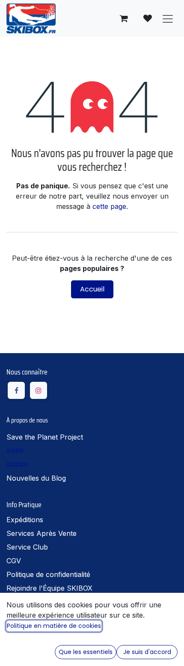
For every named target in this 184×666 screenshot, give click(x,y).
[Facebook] (16, 390)
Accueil (92, 289)
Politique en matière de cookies (54, 625)
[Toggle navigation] (168, 18)
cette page (109, 206)
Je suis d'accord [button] (147, 652)
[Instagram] (38, 390)
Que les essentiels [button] (86, 652)
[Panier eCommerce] (123, 18)
